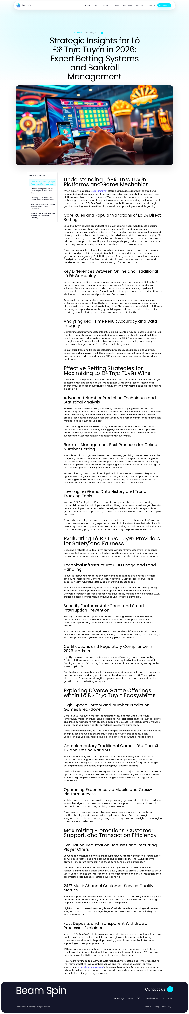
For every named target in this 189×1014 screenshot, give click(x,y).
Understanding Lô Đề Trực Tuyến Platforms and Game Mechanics (43, 183)
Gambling (78, 33)
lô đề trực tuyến (99, 191)
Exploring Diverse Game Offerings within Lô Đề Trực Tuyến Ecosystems (43, 207)
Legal (170, 1006)
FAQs (139, 998)
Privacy (156, 1006)
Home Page (118, 998)
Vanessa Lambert (109, 33)
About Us (148, 1006)
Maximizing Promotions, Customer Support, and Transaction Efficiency (43, 216)
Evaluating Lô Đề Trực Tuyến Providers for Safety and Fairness (43, 199)
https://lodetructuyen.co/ (91, 967)
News (130, 998)
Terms (163, 1006)
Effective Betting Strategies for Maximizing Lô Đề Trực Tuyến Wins (42, 191)
